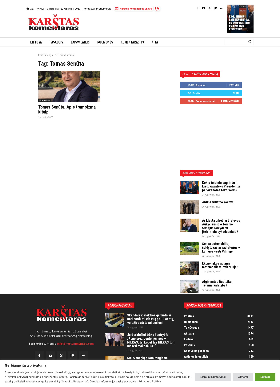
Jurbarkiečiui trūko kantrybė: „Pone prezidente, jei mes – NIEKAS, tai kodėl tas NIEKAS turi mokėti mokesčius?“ (150, 340)
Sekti (236, 93)
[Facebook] (198, 8)
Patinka (234, 85)
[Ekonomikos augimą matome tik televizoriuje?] (189, 268)
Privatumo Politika (149, 381)
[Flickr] (221, 8)
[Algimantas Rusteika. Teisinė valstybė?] (189, 286)
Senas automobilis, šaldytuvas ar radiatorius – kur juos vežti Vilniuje (221, 247)
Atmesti (243, 376)
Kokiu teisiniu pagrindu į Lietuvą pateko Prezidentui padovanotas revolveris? (239, 22)
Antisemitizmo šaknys (218, 202)
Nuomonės (44, 100)
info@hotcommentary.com (75, 343)
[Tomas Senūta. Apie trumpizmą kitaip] (69, 86)
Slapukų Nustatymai (213, 376)
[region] (140, 373)
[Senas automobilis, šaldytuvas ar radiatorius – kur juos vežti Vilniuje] (189, 248)
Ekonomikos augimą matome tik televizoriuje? (220, 265)
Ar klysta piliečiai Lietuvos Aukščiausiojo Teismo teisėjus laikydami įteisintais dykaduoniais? (221, 226)
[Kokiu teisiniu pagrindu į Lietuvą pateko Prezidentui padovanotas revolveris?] (189, 187)
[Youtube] (204, 8)
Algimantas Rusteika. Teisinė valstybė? (217, 283)
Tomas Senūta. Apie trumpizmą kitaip (67, 109)
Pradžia (42, 55)
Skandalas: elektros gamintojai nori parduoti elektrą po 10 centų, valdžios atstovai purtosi (150, 319)
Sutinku (265, 376)
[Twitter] (209, 8)
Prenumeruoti (230, 101)
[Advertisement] (153, 23)
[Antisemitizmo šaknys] (189, 207)
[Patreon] (215, 8)
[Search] (250, 42)
